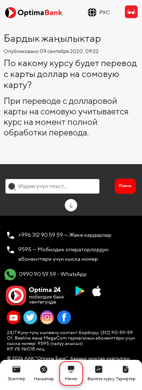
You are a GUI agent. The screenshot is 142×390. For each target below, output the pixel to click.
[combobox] (52, 186)
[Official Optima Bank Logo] (33, 12)
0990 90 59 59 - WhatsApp (52, 273)
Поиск (125, 185)
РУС (104, 12)
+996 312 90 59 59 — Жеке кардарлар (64, 235)
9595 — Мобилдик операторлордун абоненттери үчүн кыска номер (63, 254)
